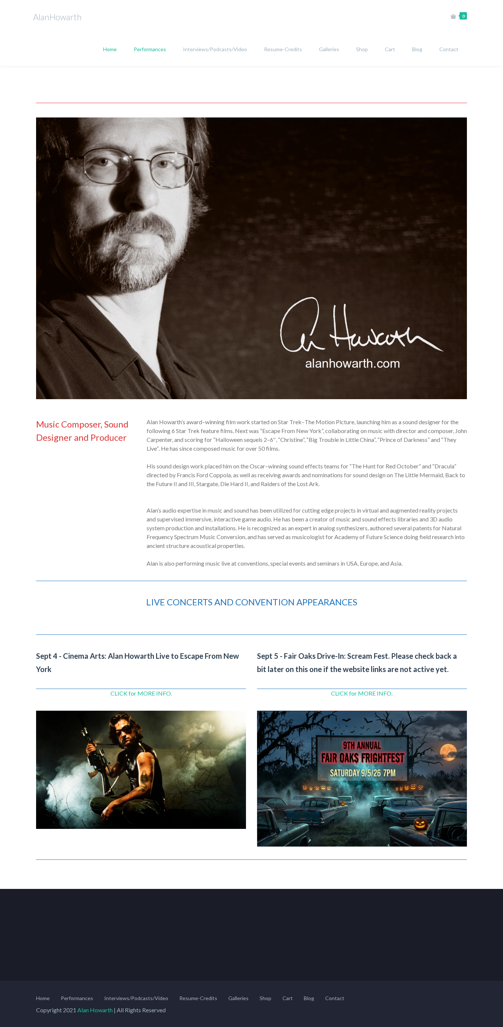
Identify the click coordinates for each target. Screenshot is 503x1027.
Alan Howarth (95, 1009)
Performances (150, 49)
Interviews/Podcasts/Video (215, 49)
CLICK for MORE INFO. (141, 693)
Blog (417, 49)
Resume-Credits (283, 49)
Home (110, 49)
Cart (390, 49)
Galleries (329, 49)
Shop (362, 49)
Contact (448, 49)
